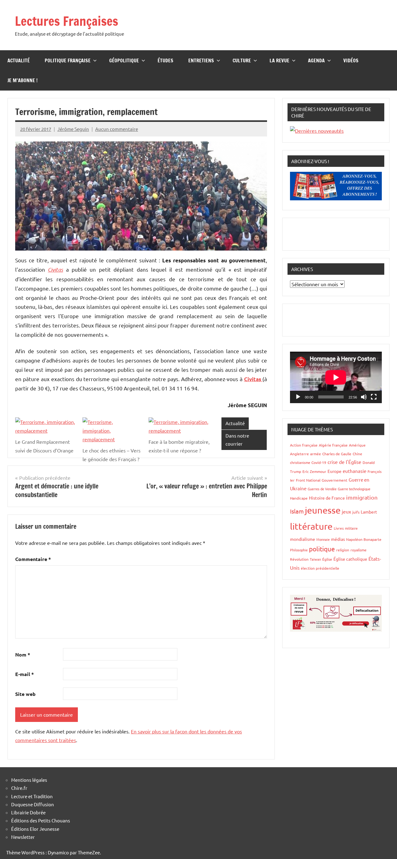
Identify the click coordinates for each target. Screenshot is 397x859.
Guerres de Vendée (322, 488)
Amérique (357, 445)
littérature (311, 526)
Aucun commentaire (116, 129)
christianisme (300, 462)
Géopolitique (124, 60)
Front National (308, 480)
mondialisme (302, 539)
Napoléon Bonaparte (363, 539)
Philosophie (299, 549)
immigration (361, 497)
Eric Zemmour (314, 471)
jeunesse (323, 510)
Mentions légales (29, 780)
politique (322, 549)
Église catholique (350, 559)
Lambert (369, 511)
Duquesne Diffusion (32, 804)
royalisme (358, 549)
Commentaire (33, 559)
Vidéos (351, 60)
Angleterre (299, 453)
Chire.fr (19, 788)
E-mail (24, 674)
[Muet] (364, 397)
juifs (355, 512)
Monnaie (323, 539)
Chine (357, 453)
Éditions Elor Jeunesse (35, 829)
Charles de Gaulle (336, 453)
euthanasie (354, 471)
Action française (304, 445)
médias (338, 539)
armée (315, 453)
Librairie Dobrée (28, 812)
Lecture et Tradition (32, 796)
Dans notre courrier (237, 440)
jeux (346, 511)
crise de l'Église (344, 462)
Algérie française (333, 445)
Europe (334, 471)
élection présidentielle (320, 568)
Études (165, 60)
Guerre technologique (354, 488)
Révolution (299, 559)
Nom (22, 654)
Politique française (68, 60)
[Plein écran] (374, 397)
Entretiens (201, 60)
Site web (25, 694)
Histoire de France (327, 498)
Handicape (299, 498)
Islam (297, 511)
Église (327, 559)
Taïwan (315, 559)
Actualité (18, 60)
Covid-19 (318, 462)
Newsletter (23, 837)
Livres (339, 528)
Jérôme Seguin (73, 129)
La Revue (279, 60)
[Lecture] (298, 397)
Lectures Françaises (66, 21)
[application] (336, 377)
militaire (351, 528)
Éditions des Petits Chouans (40, 820)
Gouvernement (334, 480)
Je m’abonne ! (22, 80)
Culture (242, 60)
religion (342, 549)
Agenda (316, 60)
